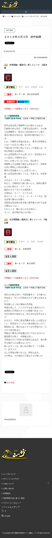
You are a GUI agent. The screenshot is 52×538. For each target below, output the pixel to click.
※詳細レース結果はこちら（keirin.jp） (22, 109)
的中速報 (11, 383)
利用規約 (6, 493)
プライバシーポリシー (12, 503)
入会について (8, 484)
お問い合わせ (8, 488)
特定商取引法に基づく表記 (13, 498)
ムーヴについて (9, 474)
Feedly (7, 516)
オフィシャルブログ (11, 479)
